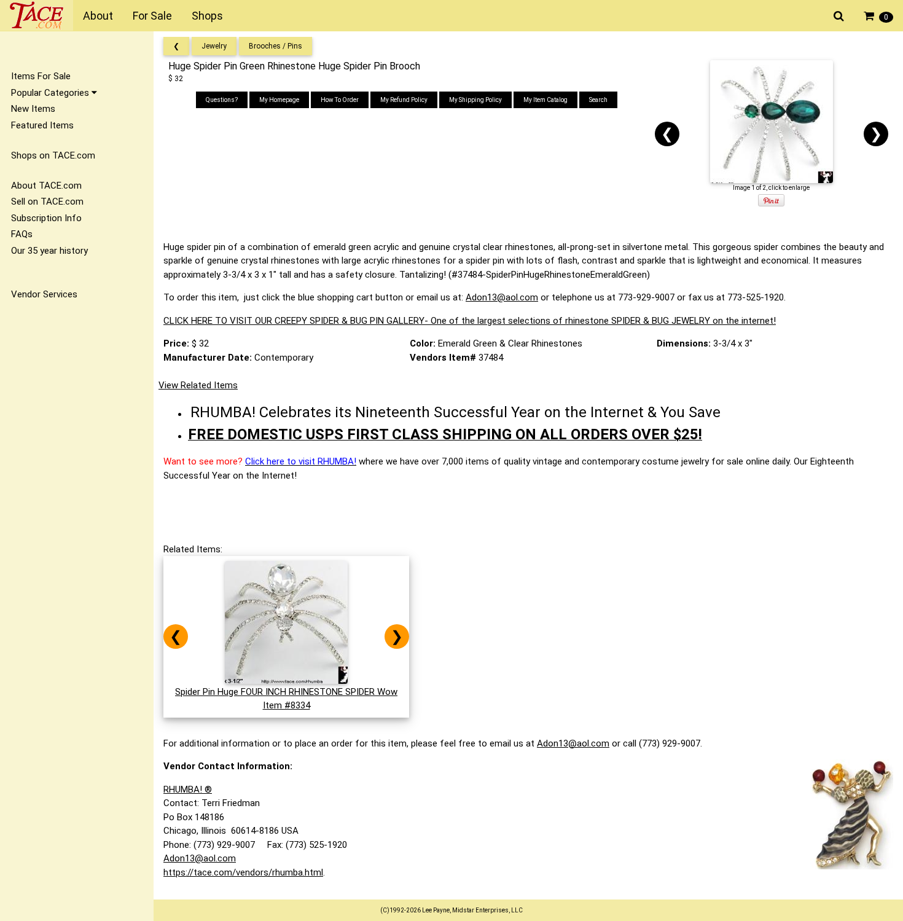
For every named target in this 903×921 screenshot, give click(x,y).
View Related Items (198, 385)
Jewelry (214, 46)
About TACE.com (46, 185)
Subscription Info (46, 218)
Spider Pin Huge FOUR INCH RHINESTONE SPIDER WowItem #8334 (286, 698)
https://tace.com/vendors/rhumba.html (243, 872)
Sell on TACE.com (47, 201)
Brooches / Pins (275, 46)
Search (598, 99)
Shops (207, 15)
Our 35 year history (49, 250)
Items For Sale (41, 76)
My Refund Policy (404, 99)
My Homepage (279, 99)
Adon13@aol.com (502, 297)
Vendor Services (44, 294)
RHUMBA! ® (187, 789)
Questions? (222, 99)
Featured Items (42, 125)
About (98, 15)
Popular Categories (51, 92)
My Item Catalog (545, 99)
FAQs (22, 234)
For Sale (152, 15)
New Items (33, 108)
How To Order (340, 99)
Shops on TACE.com (53, 155)
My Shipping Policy (475, 99)
